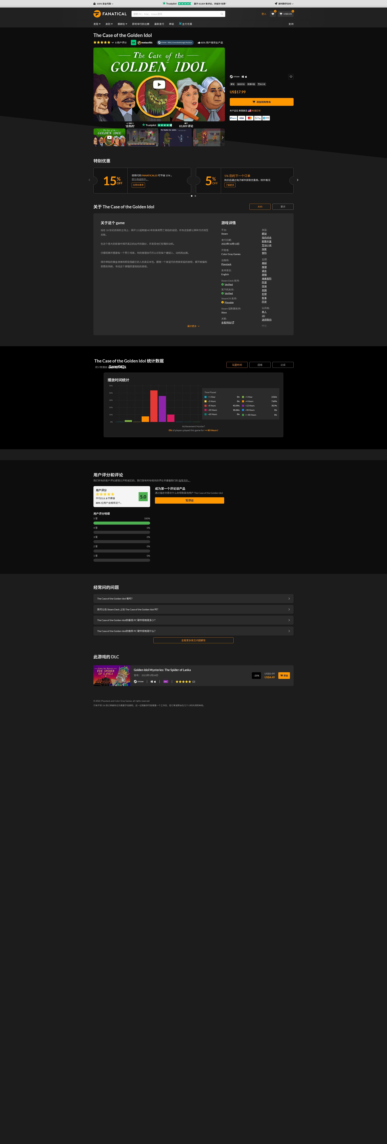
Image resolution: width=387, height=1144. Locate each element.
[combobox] (194, 14)
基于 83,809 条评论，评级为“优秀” (210, 3)
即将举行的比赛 (141, 23)
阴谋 (264, 282)
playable (229, 302)
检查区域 (256, 110)
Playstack (226, 264)
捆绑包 (121, 23)
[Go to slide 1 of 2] (192, 196)
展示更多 (192, 326)
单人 (264, 311)
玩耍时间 (237, 364)
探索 (264, 249)
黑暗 (264, 274)
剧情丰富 (251, 84)
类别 (108, 23)
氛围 (264, 290)
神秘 (171, 23)
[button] (103, 3)
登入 (264, 13)
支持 (291, 23)
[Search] (222, 14)
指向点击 (241, 84)
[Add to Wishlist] (291, 76)
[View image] (109, 137)
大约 (260, 206)
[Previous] (89, 180)
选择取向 (267, 319)
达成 (283, 364)
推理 (264, 267)
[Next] (297, 180)
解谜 (232, 84)
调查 (264, 270)
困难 (260, 364)
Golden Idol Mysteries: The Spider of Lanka (162, 670)
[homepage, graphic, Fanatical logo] (110, 14)
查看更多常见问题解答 (193, 640)
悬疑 (264, 263)
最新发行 (159, 23)
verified (229, 284)
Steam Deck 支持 (230, 280)
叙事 (264, 297)
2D (263, 315)
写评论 (189, 500)
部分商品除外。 (140, 179)
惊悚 (264, 286)
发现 (95, 23)
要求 (283, 206)
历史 (264, 301)
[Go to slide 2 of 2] (195, 196)
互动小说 (261, 84)
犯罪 (264, 294)
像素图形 (267, 278)
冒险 (264, 253)
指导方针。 (185, 480)
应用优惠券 (138, 185)
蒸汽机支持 (227, 289)
